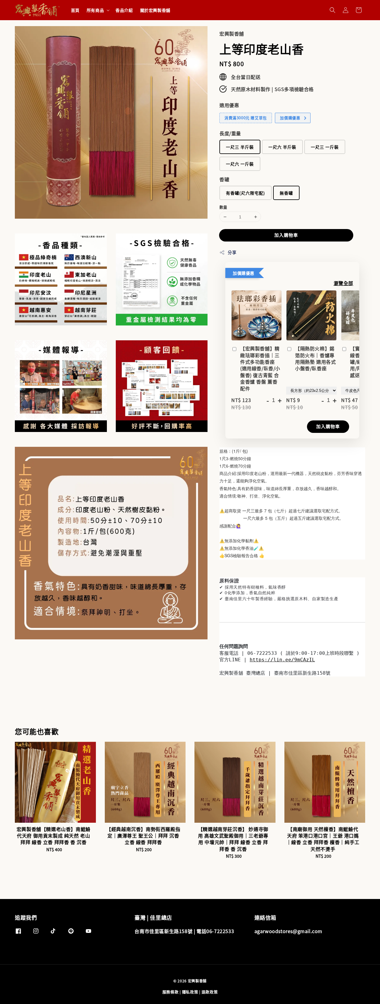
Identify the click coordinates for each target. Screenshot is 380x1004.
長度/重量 (230, 133)
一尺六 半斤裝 (282, 147)
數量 (223, 207)
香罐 (224, 179)
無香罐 (286, 193)
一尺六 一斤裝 (240, 164)
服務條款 (170, 992)
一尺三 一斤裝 (325, 147)
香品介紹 (124, 10)
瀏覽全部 (343, 283)
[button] (332, 10)
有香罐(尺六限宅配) (245, 193)
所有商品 (95, 10)
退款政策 (210, 992)
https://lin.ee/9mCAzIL (282, 660)
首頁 (75, 10)
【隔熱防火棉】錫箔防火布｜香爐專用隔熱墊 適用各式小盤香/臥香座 (315, 358)
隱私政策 (190, 992)
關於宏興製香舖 (155, 10)
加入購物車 (286, 235)
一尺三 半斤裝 (240, 147)
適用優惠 (229, 105)
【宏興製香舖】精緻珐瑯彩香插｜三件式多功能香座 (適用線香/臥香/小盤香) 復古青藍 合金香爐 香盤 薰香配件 (260, 368)
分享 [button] (232, 252)
